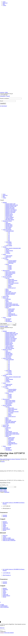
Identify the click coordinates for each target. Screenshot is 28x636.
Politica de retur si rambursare (9, 540)
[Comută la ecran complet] (1, 629)
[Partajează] (3, 629)
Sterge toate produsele (9, 632)
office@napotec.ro (7, 575)
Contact (4, 5)
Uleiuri (4, 526)
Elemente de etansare (10, 459)
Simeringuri (17, 459)
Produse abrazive (6, 529)
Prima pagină (3, 459)
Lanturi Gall (5, 527)
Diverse (4, 530)
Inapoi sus (2, 627)
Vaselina (4, 525)
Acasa (4, 1)
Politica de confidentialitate (8, 539)
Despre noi (5, 2)
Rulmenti (5, 521)
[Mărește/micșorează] (0, 629)
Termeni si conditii (7, 537)
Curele (4, 524)
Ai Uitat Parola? (3, 105)
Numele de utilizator (4, 98)
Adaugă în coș (3, 488)
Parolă (1, 101)
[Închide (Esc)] (4, 629)
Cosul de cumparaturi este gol (6, 93)
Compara (2, 632)
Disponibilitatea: (3, 482)
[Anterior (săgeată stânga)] (0, 630)
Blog (4, 4)
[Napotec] (14, 63)
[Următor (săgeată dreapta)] (1, 630)
